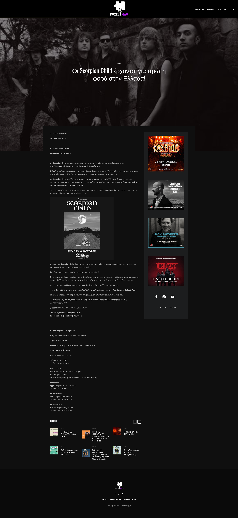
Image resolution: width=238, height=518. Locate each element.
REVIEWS (210, 9)
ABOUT (104, 499)
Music (119, 64)
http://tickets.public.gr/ (71, 371)
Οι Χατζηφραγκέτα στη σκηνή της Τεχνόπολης (131, 452)
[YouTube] (225, 9)
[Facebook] (234, 9)
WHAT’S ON (199, 9)
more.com (66, 355)
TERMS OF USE (115, 499)
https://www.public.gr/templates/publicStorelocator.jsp (73, 377)
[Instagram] (229, 9)
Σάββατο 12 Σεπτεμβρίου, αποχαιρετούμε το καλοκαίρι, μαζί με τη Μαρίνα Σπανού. (100, 454)
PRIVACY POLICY (130, 499)
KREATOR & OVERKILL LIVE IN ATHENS (131, 433)
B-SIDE (219, 9)
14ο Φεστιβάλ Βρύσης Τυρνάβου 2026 (68, 434)
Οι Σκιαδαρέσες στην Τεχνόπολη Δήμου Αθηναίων (69, 452)
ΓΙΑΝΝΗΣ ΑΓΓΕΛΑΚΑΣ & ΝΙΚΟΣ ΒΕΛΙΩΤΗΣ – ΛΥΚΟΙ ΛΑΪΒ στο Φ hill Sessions (100, 436)
